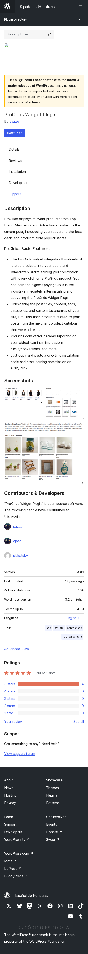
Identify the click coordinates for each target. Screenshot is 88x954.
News (8, 788)
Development (19, 183)
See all (78, 721)
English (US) (75, 618)
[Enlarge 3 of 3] (78, 428)
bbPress (13, 868)
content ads (74, 627)
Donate (54, 832)
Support (15, 194)
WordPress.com (18, 853)
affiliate (59, 627)
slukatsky (20, 555)
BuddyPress (16, 876)
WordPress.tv (17, 839)
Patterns (53, 803)
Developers (13, 832)
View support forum (19, 753)
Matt (10, 861)
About (9, 780)
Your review (13, 721)
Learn (8, 817)
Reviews (15, 161)
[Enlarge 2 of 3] (78, 393)
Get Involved (56, 817)
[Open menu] (81, 6)
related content (72, 636)
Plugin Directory (15, 19)
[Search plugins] (49, 34)
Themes (52, 788)
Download (14, 133)
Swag (52, 839)
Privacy (10, 803)
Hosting (10, 795)
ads (48, 627)
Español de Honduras (31, 895)
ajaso (17, 541)
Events (51, 824)
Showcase (54, 780)
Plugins (51, 795)
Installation (17, 171)
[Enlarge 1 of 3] (36, 393)
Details (14, 149)
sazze (14, 121)
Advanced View (16, 649)
